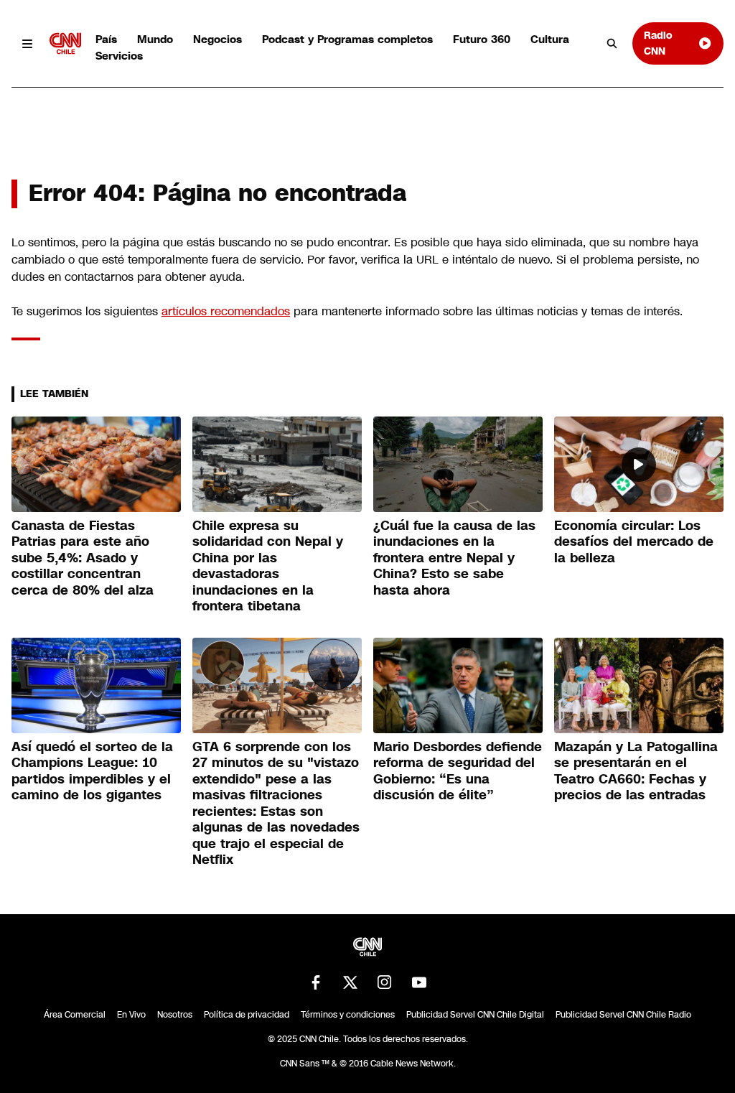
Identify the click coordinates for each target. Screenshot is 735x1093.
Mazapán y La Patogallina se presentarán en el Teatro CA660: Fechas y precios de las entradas (636, 771)
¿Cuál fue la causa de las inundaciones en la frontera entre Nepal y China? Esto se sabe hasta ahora (454, 558)
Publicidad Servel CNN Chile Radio (623, 1014)
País (106, 39)
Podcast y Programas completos (347, 39)
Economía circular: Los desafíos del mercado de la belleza (633, 541)
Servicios (119, 55)
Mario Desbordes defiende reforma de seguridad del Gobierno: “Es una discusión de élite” (457, 771)
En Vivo (131, 1014)
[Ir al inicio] (65, 43)
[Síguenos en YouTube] (419, 982)
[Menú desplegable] (27, 43)
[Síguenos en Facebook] (315, 982)
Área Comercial (75, 1014)
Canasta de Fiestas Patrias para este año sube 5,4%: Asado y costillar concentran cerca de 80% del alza (82, 558)
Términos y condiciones (348, 1014)
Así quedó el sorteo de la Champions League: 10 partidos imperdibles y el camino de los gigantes (92, 771)
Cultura (549, 39)
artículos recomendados (225, 311)
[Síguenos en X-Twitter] (350, 982)
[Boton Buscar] (612, 44)
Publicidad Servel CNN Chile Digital (475, 1014)
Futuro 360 (481, 39)
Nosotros (174, 1014)
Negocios (217, 39)
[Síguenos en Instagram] (384, 982)
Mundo (155, 39)
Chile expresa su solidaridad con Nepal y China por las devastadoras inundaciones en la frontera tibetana (267, 566)
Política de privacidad (246, 1014)
